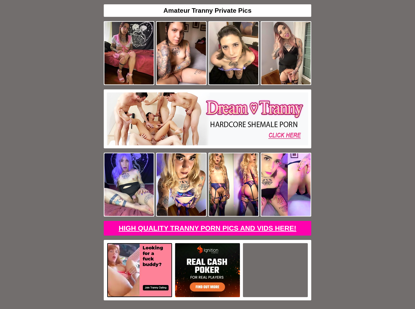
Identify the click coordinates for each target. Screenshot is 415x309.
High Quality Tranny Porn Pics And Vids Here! (207, 228)
